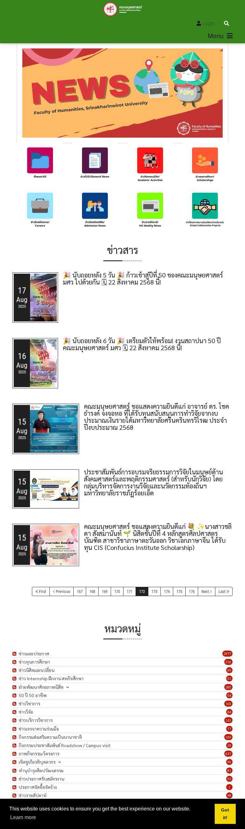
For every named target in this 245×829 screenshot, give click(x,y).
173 (154, 591)
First (42, 591)
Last (222, 591)
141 (228, 720)
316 (228, 662)
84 (229, 712)
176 (192, 591)
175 (179, 591)
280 (228, 687)
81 (229, 770)
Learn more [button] (23, 817)
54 (229, 695)
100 (228, 703)
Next (205, 591)
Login (209, 23)
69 (229, 670)
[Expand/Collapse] (67, 687)
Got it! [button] (225, 813)
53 (229, 778)
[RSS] (15, 654)
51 (229, 678)
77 (229, 728)
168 (92, 591)
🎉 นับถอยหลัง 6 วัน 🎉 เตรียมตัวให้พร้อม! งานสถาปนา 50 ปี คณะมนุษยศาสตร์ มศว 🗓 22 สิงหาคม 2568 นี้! (142, 344)
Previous (63, 591)
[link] (40, 165)
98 (229, 795)
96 (229, 762)
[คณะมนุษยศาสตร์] (122, 9)
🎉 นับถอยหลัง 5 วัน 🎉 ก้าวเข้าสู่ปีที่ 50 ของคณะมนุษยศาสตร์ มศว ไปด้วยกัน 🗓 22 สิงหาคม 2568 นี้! (143, 278)
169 (105, 591)
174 (167, 591)
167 (80, 591)
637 (228, 753)
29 (229, 745)
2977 (227, 653)
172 (142, 591)
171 (129, 591)
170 (117, 591)
